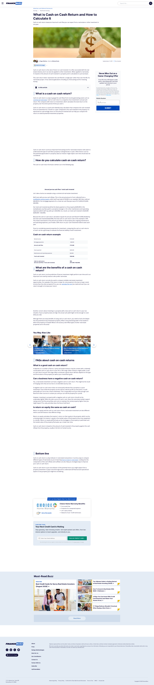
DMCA (95, 680)
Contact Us (35, 659)
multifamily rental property (41, 199)
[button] (3, 3)
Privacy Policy (61, 680)
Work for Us (35, 653)
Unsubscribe (101, 680)
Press (33, 647)
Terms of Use (90, 680)
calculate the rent (67, 284)
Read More (77, 618)
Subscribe (34, 666)
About (33, 643)
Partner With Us (36, 663)
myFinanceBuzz (36, 669)
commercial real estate (40, 100)
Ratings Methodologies (38, 650)
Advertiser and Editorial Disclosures (42, 8)
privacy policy (76, 542)
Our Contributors (36, 656)
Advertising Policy (53, 680)
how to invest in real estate (70, 460)
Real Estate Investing (44, 10)
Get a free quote (46, 513)
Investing (35, 10)
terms (82, 542)
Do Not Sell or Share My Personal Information (76, 680)
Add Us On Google (40, 65)
